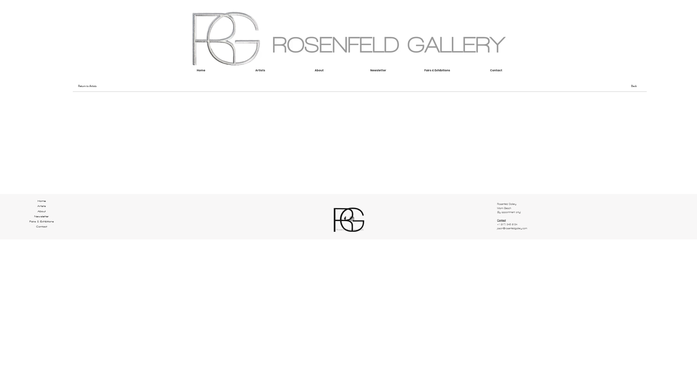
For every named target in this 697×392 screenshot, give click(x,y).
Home (42, 201)
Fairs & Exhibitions (41, 221)
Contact (41, 226)
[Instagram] (352, 218)
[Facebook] (345, 218)
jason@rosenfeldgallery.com (512, 228)
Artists (41, 206)
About (42, 211)
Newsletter (41, 216)
